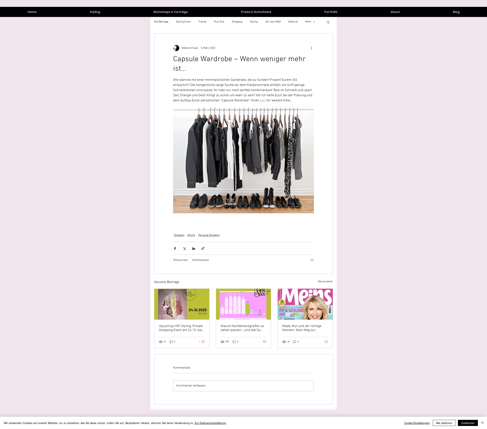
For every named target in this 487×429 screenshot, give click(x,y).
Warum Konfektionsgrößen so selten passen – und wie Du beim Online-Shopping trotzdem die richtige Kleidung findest (242, 328)
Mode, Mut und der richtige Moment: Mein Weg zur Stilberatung (301, 328)
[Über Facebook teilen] (175, 248)
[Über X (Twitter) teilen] (184, 248)
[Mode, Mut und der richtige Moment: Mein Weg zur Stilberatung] (305, 304)
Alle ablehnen (444, 423)
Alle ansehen (325, 281)
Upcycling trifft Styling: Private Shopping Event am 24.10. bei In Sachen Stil (181, 328)
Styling (191, 235)
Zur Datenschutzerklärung (210, 423)
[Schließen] (482, 423)
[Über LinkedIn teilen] (193, 248)
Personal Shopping (209, 235)
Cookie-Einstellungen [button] (417, 423)
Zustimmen (468, 423)
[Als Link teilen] (203, 248)
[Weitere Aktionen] (311, 48)
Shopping (179, 235)
